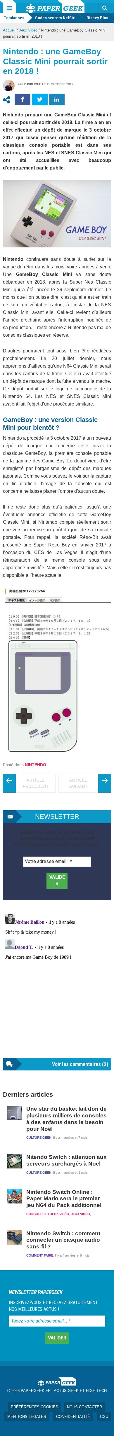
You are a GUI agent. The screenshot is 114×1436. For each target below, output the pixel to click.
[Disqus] (57, 985)
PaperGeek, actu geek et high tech (55, 6)
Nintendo (35, 764)
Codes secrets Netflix (55, 17)
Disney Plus (97, 17)
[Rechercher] (104, 8)
